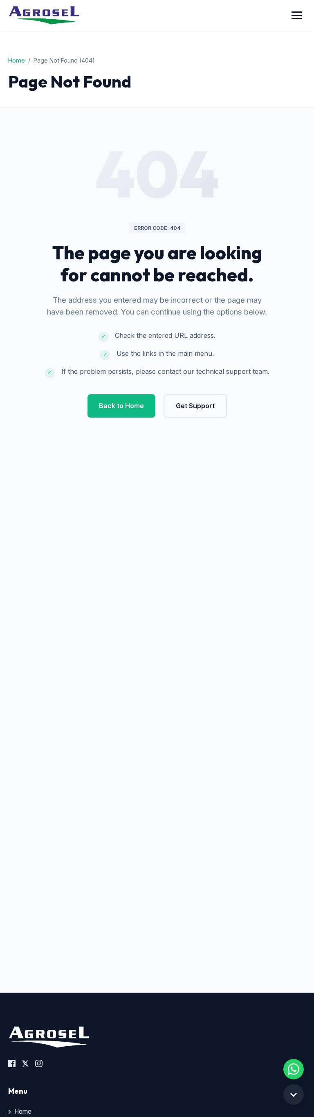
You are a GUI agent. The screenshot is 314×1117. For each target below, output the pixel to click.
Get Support (195, 406)
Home (16, 60)
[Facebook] (12, 1065)
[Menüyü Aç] (296, 15)
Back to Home (121, 406)
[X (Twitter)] (25, 1065)
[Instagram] (39, 1065)
